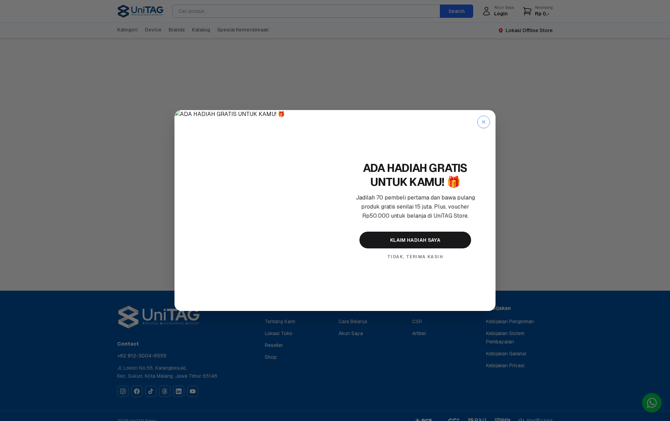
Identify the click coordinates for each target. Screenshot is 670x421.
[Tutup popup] (483, 122)
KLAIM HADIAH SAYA (415, 240)
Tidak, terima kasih (415, 257)
